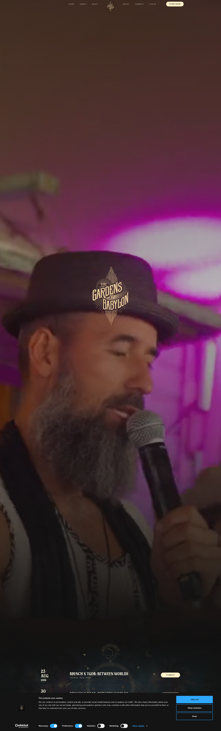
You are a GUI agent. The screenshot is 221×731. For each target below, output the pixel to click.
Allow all (194, 699)
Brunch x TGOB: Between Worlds (99, 673)
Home (71, 4)
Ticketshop (175, 4)
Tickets (170, 675)
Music (95, 4)
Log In (153, 4)
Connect (139, 4)
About (126, 4)
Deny (194, 716)
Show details (138, 726)
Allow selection (195, 708)
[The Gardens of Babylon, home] (110, 6)
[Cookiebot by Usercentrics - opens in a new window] (21, 726)
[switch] (78, 726)
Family (83, 4)
